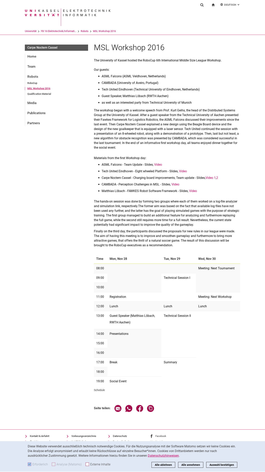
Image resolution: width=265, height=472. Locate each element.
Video (158, 164)
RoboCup (32, 83)
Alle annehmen (190, 464)
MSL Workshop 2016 (104, 31)
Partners (33, 123)
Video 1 (210, 178)
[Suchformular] (202, 5)
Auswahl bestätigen (222, 464)
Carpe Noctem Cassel (42, 47)
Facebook (160, 436)
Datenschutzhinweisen (163, 455)
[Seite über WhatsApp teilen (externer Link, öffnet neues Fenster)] (128, 411)
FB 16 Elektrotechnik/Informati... (58, 31)
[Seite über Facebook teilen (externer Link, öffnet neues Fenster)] (139, 411)
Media (31, 103)
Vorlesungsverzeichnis (83, 436)
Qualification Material (39, 93)
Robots (84, 31)
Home (31, 56)
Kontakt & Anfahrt (39, 436)
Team (31, 66)
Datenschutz (120, 436)
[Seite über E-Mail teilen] (117, 411)
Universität (30, 31)
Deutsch (232, 4)
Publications (36, 113)
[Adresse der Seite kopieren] (150, 411)
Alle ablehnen (163, 464)
